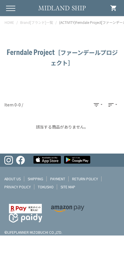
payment (57, 178)
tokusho (46, 186)
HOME (9, 22)
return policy (85, 178)
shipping (35, 178)
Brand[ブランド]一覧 (36, 22)
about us (12, 178)
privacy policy (17, 186)
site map (68, 186)
